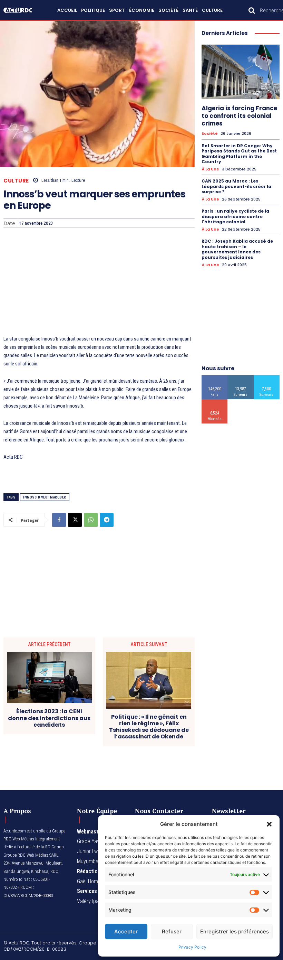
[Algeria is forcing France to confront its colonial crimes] (241, 72)
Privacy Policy (192, 947)
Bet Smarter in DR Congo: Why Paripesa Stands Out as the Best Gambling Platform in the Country (239, 154)
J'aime (214, 377)
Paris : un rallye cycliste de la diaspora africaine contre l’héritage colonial (235, 216)
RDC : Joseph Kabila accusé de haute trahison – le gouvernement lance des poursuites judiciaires (237, 249)
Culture (16, 180)
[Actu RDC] (21, 10)
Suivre (240, 377)
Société (210, 133)
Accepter (126, 931)
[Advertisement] (99, 282)
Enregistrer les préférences (234, 931)
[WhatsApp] (91, 520)
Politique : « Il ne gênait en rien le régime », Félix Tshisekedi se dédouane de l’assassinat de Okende (149, 727)
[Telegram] (107, 520)
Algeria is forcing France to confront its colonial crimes (239, 116)
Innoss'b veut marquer (44, 497)
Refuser (172, 931)
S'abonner (215, 402)
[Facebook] (59, 520)
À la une (210, 169)
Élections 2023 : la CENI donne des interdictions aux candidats (49, 718)
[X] (75, 520)
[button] (269, 824)
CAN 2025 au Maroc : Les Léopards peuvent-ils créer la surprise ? (236, 186)
